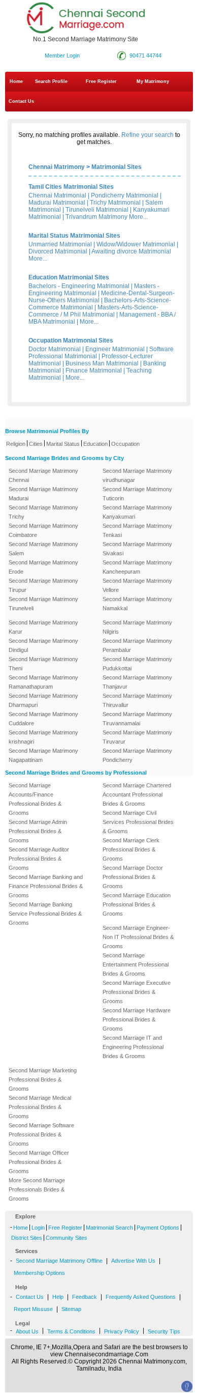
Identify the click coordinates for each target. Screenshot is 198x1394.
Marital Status (63, 444)
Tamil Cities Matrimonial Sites (71, 186)
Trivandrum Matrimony (96, 216)
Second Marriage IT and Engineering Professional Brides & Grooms (133, 1047)
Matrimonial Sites (116, 166)
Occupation (125, 444)
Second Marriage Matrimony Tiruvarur (137, 737)
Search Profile (51, 81)
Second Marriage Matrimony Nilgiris (137, 627)
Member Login (62, 55)
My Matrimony (153, 81)
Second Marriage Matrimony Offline (59, 1261)
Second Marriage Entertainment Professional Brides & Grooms (136, 964)
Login (38, 1228)
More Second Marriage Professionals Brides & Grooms (37, 1189)
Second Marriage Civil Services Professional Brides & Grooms (138, 822)
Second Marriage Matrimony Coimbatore (43, 530)
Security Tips (164, 1331)
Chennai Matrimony (56, 166)
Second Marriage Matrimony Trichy (43, 512)
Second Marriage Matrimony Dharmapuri (43, 700)
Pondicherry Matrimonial (124, 195)
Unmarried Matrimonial (60, 244)
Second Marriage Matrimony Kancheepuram (137, 567)
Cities (36, 444)
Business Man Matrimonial (102, 363)
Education (95, 444)
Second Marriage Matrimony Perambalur (137, 645)
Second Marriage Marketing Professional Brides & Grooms (43, 1079)
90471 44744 (145, 55)
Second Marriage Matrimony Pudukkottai (137, 663)
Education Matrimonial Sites (68, 277)
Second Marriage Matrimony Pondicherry (137, 755)
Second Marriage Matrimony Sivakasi (137, 548)
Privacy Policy (121, 1331)
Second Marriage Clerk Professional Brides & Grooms (131, 849)
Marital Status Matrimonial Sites (74, 235)
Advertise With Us (133, 1261)
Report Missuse (33, 1309)
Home (16, 81)
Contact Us (20, 101)
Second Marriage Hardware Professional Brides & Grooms (137, 1019)
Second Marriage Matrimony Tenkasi (137, 530)
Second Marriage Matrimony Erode (43, 567)
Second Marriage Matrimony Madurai (43, 493)
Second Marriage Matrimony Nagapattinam (43, 755)
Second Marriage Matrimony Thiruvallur (137, 700)
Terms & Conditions (71, 1331)
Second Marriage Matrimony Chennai (43, 475)
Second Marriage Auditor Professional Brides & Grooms (39, 858)
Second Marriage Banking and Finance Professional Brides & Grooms (46, 886)
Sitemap (71, 1309)
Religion (15, 444)
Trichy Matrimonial (115, 202)
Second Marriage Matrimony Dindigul (43, 645)
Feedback (84, 1297)
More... (138, 216)
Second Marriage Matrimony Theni (43, 663)
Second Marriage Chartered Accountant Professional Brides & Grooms (137, 794)
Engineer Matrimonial (115, 349)
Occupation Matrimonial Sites (70, 340)
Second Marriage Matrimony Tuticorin (137, 493)
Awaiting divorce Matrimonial (131, 251)
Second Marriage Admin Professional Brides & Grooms (38, 831)
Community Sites (66, 1238)
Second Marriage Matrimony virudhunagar (137, 475)
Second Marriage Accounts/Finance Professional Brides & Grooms (35, 799)
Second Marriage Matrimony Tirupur (43, 585)
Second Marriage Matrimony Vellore (137, 585)
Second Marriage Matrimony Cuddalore (43, 718)
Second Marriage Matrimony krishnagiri (43, 737)
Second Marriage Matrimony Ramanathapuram (43, 682)
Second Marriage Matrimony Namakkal (137, 603)
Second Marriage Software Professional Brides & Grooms (41, 1134)
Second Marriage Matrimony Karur (43, 627)
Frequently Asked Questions (141, 1297)
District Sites (26, 1238)
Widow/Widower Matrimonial (135, 244)
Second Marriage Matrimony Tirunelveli (43, 603)
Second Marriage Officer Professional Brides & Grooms (39, 1162)
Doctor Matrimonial (54, 349)
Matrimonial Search (109, 1228)
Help (57, 1297)
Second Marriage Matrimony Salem (43, 548)
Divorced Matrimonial (57, 251)
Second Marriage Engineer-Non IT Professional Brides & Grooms (138, 937)
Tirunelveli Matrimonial (96, 209)
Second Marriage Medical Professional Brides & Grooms (40, 1107)
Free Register (101, 81)
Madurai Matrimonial (56, 202)
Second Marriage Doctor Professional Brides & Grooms (133, 877)
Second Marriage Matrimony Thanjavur (137, 682)
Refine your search (147, 134)
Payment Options (158, 1228)
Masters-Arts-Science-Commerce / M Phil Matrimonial (93, 311)
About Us (27, 1331)
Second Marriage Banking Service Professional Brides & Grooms (45, 913)
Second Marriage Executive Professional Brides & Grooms (137, 992)
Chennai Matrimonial (57, 195)
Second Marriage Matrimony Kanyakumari (137, 512)
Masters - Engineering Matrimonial (93, 289)
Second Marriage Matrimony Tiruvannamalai (137, 718)
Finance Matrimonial (93, 370)
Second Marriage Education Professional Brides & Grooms (137, 904)
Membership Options (39, 1273)
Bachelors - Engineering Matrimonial (78, 286)
